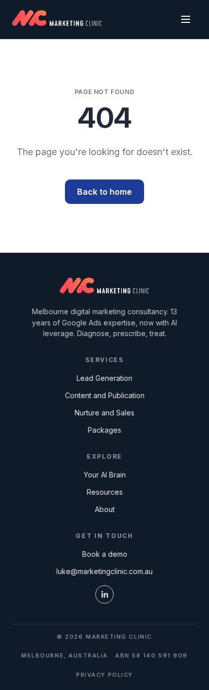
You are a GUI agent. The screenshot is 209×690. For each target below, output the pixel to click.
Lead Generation (104, 378)
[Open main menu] (186, 19)
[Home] (105, 287)
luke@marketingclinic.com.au (104, 571)
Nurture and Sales (104, 412)
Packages (104, 430)
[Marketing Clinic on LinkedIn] (104, 594)
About (105, 509)
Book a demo (104, 554)
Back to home (104, 192)
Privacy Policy (104, 674)
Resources (105, 492)
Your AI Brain (105, 474)
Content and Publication (105, 395)
